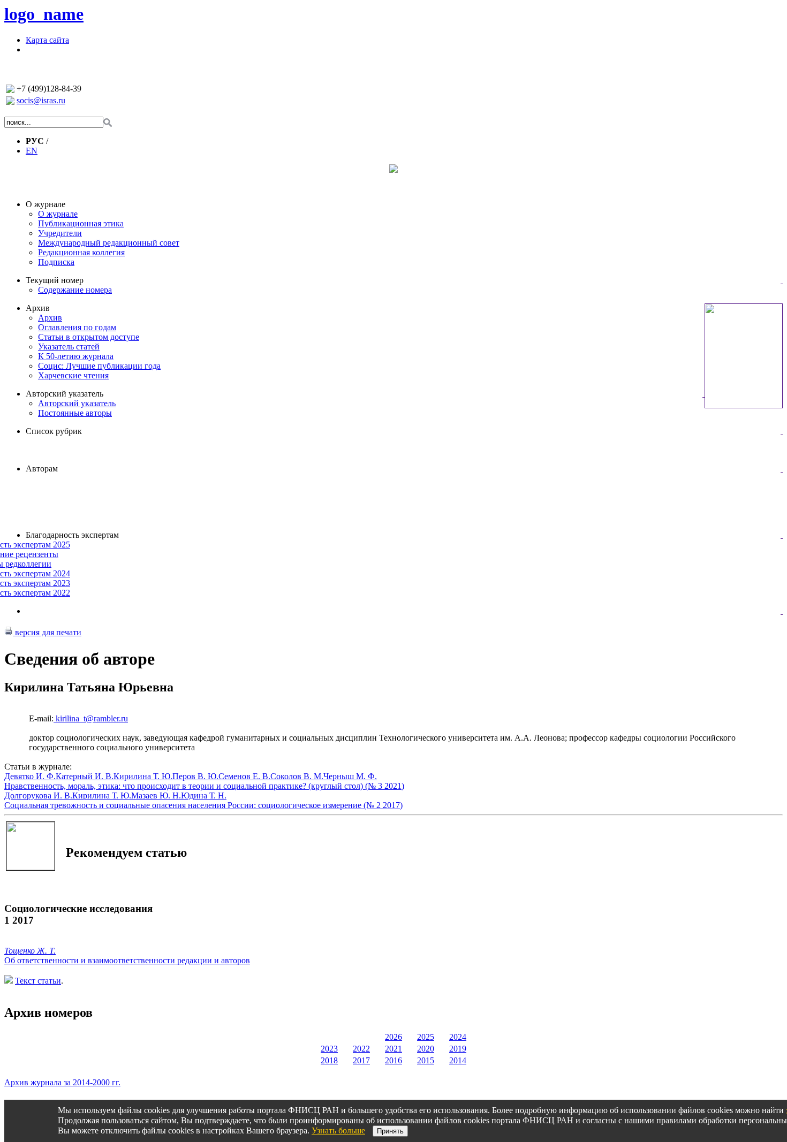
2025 (425, 1036)
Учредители (60, 233)
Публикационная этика (81, 223)
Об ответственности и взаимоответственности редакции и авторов (127, 960)
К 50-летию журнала (75, 356)
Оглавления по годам (77, 327)
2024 (457, 1036)
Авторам (42, 468)
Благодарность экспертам (72, 534)
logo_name (44, 14)
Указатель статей (69, 346)
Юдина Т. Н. (203, 795)
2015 (425, 1060)
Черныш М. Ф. (350, 776)
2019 (457, 1048)
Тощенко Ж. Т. (30, 950)
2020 (425, 1048)
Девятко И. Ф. (30, 776)
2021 (393, 1048)
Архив (38, 308)
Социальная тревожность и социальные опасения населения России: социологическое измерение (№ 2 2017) (203, 805)
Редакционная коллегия (81, 252)
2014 (457, 1060)
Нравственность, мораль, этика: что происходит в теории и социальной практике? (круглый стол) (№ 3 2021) (204, 785)
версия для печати (47, 632)
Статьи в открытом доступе (88, 336)
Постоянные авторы (75, 412)
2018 (329, 1060)
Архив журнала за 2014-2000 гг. (62, 1082)
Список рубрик (54, 431)
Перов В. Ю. (195, 776)
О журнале (45, 204)
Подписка (56, 262)
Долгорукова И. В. (38, 795)
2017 (361, 1060)
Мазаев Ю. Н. (156, 795)
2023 (329, 1048)
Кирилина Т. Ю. (142, 776)
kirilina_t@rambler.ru (91, 718)
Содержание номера (75, 289)
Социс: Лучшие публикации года (99, 365)
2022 (361, 1048)
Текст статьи (38, 980)
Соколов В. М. (296, 776)
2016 (393, 1060)
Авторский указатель (64, 393)
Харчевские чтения (73, 375)
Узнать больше (338, 1130)
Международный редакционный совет (108, 242)
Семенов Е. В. (244, 776)
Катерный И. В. (84, 776)
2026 (393, 1036)
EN (31, 150)
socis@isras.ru (41, 100)
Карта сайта (47, 39)
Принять (390, 1131)
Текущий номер (55, 280)
